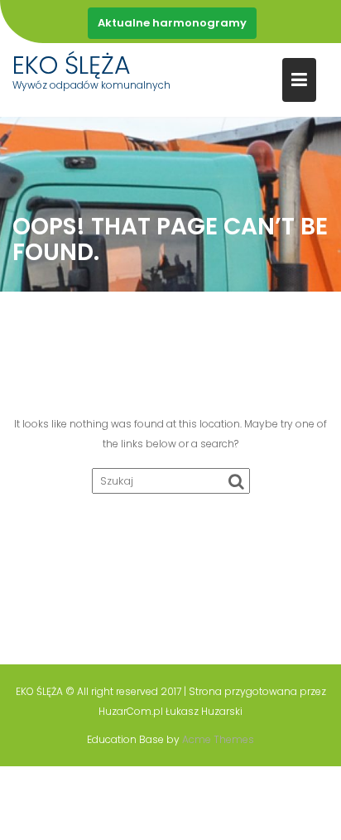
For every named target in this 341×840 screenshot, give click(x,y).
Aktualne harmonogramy (172, 23)
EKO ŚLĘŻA (71, 65)
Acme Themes (218, 739)
